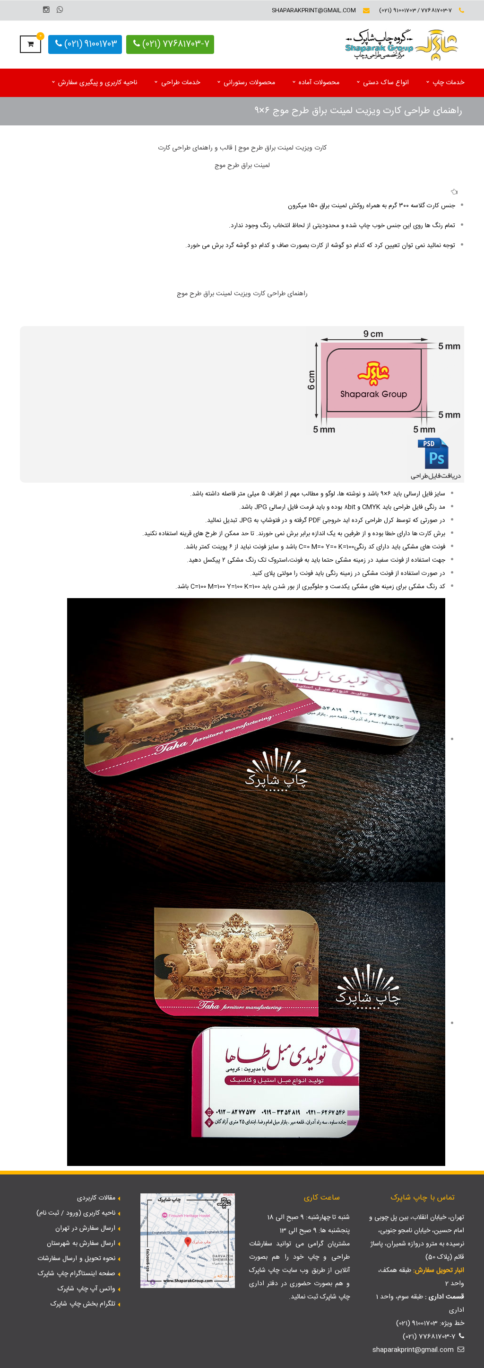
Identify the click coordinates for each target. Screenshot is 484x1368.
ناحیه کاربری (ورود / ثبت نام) (75, 1213)
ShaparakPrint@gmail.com (314, 10)
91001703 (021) (89, 44)
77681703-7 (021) (174, 44)
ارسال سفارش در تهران (85, 1228)
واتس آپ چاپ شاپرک (86, 1289)
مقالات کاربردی (96, 1198)
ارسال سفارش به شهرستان (81, 1243)
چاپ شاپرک (264, 1270)
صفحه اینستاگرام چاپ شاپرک (76, 1274)
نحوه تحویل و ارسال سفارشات (76, 1258)
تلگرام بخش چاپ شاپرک (83, 1304)
